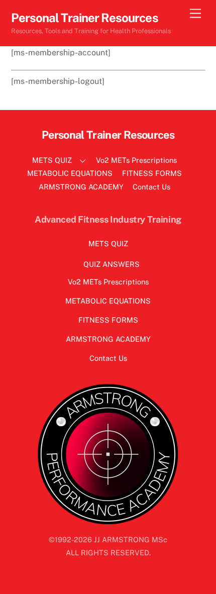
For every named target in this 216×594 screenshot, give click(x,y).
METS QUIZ (52, 160)
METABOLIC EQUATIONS (70, 173)
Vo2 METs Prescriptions (136, 160)
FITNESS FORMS (152, 173)
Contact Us (151, 186)
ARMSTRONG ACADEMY (81, 186)
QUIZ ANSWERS (111, 264)
